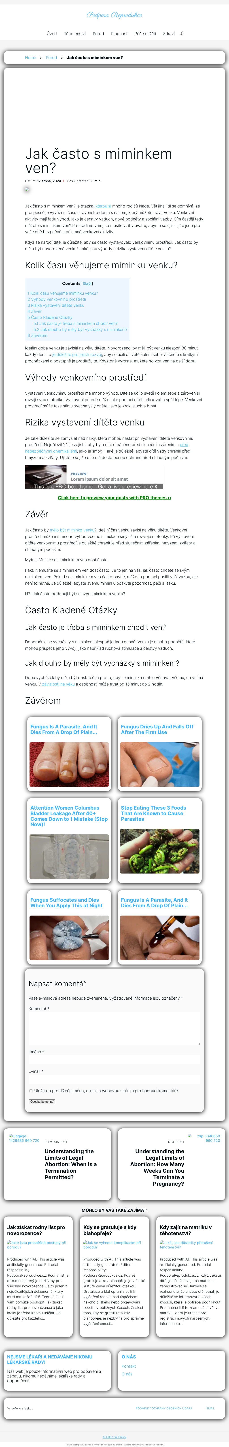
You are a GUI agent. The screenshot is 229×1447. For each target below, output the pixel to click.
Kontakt (129, 1366)
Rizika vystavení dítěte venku (56, 305)
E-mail (36, 1071)
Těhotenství (75, 33)
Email (210, 1408)
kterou (101, 206)
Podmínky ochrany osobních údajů (164, 1408)
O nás (127, 1374)
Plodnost (119, 33)
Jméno (36, 1051)
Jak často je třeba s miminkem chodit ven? (76, 323)
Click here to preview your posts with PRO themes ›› (114, 497)
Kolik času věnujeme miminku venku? (63, 293)
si (109, 206)
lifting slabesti (100, 1444)
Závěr (35, 311)
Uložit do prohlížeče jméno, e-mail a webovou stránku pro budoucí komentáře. (106, 1090)
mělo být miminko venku (72, 530)
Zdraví (169, 33)
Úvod (52, 33)
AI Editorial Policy (114, 1437)
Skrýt (87, 283)
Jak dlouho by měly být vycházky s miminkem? (80, 329)
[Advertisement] (114, 111)
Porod (98, 33)
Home (30, 57)
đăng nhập (137, 1444)
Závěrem (37, 335)
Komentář (39, 1008)
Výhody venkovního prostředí (57, 299)
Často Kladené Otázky (50, 317)
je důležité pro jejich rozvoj (77, 354)
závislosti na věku (58, 684)
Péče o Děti (145, 33)
